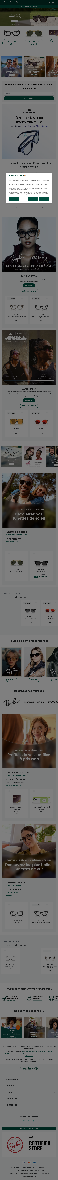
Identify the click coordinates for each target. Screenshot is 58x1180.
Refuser (33, 198)
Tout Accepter (44, 198)
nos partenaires (34, 180)
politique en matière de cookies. (21, 194)
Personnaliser (13, 198)
